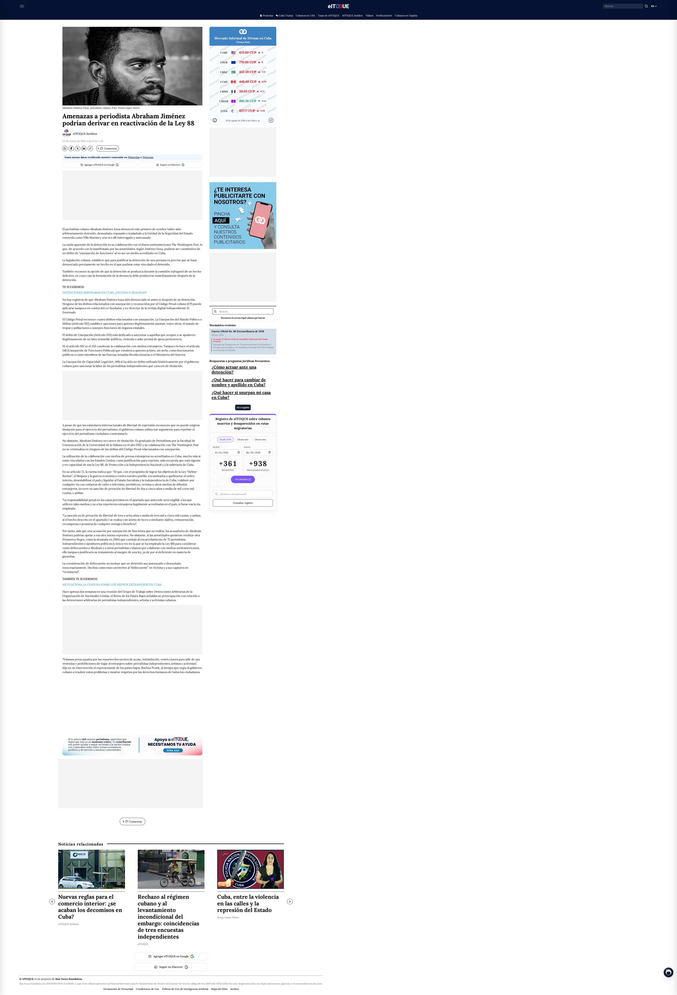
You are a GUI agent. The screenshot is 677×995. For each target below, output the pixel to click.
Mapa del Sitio (219, 989)
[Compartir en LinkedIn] (83, 148)
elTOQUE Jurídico (352, 15)
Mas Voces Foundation (68, 979)
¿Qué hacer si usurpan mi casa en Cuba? (241, 395)
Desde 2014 (225, 439)
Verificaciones (384, 15)
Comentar (107, 148)
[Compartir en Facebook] (71, 148)
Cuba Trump (286, 15)
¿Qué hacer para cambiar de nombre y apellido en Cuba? (239, 382)
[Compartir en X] (77, 148)
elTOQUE (143, 944)
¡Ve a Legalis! (243, 407)
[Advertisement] (132, 195)
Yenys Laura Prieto (228, 917)
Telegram (147, 157)
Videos (369, 15)
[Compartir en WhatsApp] (64, 148)
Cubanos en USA (305, 15)
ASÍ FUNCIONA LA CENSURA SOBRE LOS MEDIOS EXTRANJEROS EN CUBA (111, 584)
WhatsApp (134, 157)
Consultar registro (243, 502)
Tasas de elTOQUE (328, 15)
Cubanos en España (406, 15)
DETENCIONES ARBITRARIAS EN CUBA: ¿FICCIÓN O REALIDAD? (104, 292)
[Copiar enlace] (90, 148)
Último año (242, 439)
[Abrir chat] (668, 972)
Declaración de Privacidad (118, 989)
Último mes (260, 439)
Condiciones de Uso (147, 989)
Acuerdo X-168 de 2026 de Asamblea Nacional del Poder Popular (240, 340)
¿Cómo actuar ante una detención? (234, 369)
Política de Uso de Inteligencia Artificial (185, 989)
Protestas (268, 15)
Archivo (234, 989)
